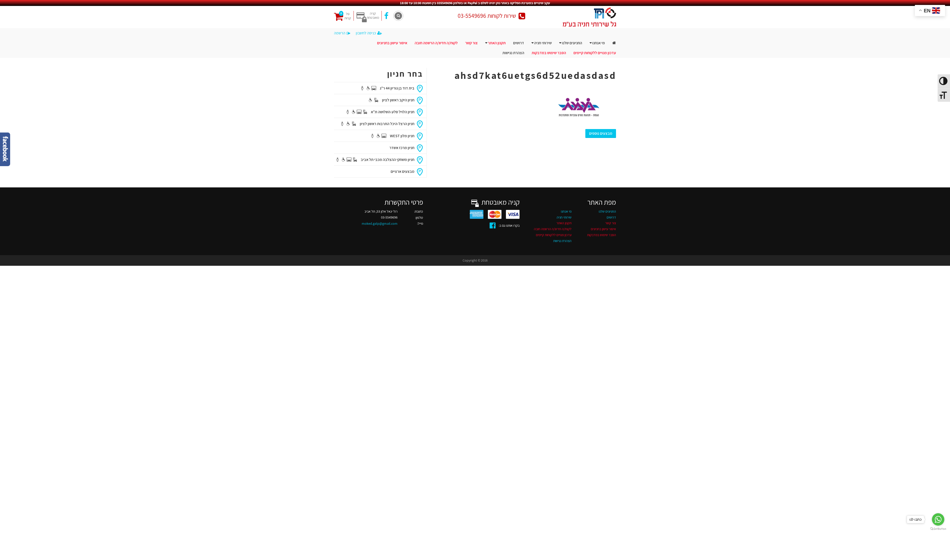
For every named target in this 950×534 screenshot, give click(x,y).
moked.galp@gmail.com (380, 223)
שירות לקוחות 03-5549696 (487, 16)
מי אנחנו (598, 42)
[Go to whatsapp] (938, 519)
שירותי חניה (543, 42)
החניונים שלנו (572, 42)
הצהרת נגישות (513, 52)
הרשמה (339, 33)
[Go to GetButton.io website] (938, 529)
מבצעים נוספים (600, 133)
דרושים (518, 42)
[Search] (398, 16)
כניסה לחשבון (366, 33)
